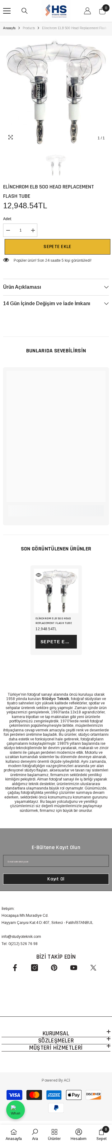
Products (29, 28)
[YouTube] (73, 967)
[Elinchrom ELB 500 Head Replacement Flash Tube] (56, 591)
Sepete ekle (56, 246)
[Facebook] (14, 967)
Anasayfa (9, 28)
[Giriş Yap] (87, 10)
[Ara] (24, 11)
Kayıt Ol (56, 879)
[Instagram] (34, 967)
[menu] (7, 11)
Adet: (7, 219)
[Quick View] (38, 575)
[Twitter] (93, 967)
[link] (56, 507)
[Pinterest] (54, 967)
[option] (56, 91)
